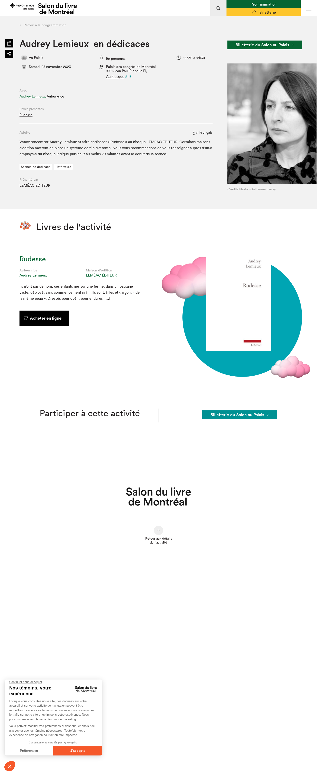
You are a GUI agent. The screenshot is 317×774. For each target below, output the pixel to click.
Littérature (63, 167)
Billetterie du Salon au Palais (262, 44)
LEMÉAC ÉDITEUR (34, 185)
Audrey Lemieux (33, 275)
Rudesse (25, 115)
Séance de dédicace (35, 167)
